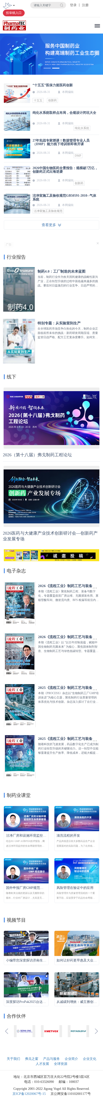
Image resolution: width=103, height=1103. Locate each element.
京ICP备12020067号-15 (29, 1094)
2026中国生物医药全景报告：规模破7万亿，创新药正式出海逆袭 (65, 169)
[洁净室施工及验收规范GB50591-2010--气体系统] (17, 203)
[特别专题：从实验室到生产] (19, 341)
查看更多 (50, 225)
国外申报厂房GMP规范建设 (26, 888)
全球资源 (60, 1064)
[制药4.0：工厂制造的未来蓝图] (19, 289)
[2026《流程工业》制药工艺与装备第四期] (20, 603)
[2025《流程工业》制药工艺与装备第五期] (20, 756)
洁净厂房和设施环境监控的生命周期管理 (26, 835)
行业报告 (16, 257)
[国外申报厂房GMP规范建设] (26, 870)
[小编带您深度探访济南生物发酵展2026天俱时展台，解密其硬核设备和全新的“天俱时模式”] (26, 943)
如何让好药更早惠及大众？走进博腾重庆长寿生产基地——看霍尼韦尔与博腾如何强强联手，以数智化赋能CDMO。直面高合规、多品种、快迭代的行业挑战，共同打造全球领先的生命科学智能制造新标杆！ (77, 960)
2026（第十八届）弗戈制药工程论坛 (37, 454)
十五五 (38, 100)
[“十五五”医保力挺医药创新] (17, 93)
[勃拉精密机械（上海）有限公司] (51, 1031)
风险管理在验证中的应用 (75, 888)
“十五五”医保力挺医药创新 (53, 85)
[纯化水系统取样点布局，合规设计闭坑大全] (17, 121)
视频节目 (16, 920)
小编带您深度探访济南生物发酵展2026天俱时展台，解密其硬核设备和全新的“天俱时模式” (26, 960)
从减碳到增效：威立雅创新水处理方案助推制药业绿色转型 (77, 1002)
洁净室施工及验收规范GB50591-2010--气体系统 (64, 197)
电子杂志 (16, 570)
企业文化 (89, 1059)
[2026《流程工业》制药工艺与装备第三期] (20, 654)
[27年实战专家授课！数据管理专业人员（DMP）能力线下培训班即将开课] (17, 148)
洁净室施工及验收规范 (48, 211)
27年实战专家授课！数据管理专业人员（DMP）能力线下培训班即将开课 (61, 142)
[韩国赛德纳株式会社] (24, 1031)
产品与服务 (51, 1059)
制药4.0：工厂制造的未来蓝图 (62, 271)
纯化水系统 (82, 128)
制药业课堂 (19, 795)
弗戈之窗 (31, 1059)
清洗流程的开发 (68, 835)
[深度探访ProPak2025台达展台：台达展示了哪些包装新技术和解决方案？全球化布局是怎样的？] (26, 984)
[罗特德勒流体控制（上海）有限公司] (78, 1031)
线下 (11, 376)
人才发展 (42, 1064)
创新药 (52, 100)
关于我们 (13, 1059)
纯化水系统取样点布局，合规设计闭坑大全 (64, 112)
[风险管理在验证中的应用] (76, 870)
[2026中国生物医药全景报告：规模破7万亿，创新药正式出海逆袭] (17, 176)
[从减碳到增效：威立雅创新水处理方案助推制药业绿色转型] (76, 984)
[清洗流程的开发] (76, 818)
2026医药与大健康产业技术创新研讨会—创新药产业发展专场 (50, 536)
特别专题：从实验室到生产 (59, 323)
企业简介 (71, 1059)
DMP (78, 155)
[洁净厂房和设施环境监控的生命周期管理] (26, 818)
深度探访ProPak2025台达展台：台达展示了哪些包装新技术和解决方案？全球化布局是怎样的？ (26, 1002)
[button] (8, 54)
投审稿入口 (14, 13)
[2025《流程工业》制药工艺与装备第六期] (20, 705)
